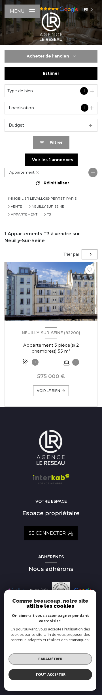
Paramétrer (50, 658)
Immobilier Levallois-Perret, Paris (42, 198)
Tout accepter (50, 674)
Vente (16, 206)
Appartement (24, 214)
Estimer (51, 73)
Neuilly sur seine (48, 206)
